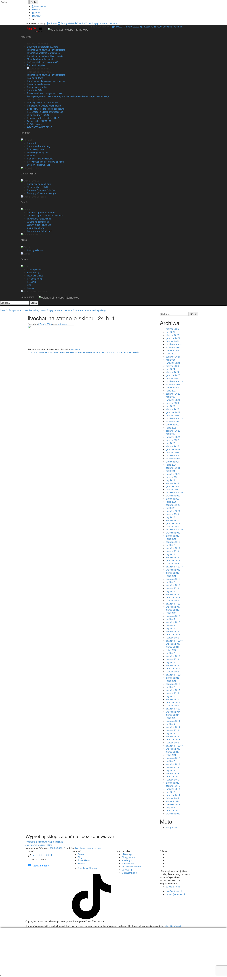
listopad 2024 (172, 341)
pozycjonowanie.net (131, 866)
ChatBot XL (82, 23)
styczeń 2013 (172, 773)
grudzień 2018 (173, 560)
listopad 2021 (172, 452)
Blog (29, 284)
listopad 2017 (172, 600)
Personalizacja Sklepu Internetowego (45, 111)
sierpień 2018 (172, 572)
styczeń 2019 (172, 557)
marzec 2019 (172, 551)
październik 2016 (174, 640)
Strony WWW (67, 23)
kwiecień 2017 (173, 622)
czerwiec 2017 (173, 615)
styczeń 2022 (172, 446)
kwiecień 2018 (173, 585)
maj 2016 (170, 653)
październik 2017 (174, 603)
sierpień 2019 (172, 535)
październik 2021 (174, 455)
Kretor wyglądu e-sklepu (39, 183)
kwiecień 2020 (173, 511)
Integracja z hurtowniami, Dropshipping (46, 49)
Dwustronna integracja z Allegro (42, 46)
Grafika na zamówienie (38, 221)
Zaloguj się (171, 827)
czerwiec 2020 (173, 504)
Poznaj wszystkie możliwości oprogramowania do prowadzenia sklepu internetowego (68, 96)
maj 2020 (170, 507)
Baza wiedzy (33, 272)
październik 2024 (174, 344)
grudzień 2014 (173, 702)
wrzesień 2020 (173, 495)
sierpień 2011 (172, 801)
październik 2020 (174, 492)
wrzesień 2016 (173, 643)
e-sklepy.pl (127, 860)
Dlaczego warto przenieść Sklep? (43, 117)
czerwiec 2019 (173, 541)
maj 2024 (170, 359)
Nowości (4, 310)
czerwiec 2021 (173, 467)
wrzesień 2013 (173, 748)
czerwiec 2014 (173, 720)
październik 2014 (174, 708)
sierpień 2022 (172, 424)
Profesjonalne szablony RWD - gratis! (45, 55)
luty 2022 (170, 443)
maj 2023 (170, 396)
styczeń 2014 (172, 736)
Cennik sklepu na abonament (41, 212)
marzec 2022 (172, 439)
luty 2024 (170, 368)
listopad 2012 (172, 779)
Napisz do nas (94, 847)
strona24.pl (127, 869)
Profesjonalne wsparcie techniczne (44, 105)
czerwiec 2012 (173, 785)
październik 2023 (174, 381)
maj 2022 (170, 433)
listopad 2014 (172, 705)
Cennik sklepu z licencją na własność (45, 215)
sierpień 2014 (172, 714)
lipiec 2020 (171, 501)
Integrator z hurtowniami (39, 218)
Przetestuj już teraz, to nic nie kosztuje (44, 841)
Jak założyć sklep (37, 310)
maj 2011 (170, 807)
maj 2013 (170, 761)
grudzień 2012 (173, 776)
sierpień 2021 (172, 461)
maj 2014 (170, 724)
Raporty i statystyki (36, 65)
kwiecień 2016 (173, 656)
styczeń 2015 (172, 699)
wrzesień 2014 (173, 711)
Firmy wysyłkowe (35, 149)
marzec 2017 (172, 625)
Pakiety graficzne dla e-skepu (41, 193)
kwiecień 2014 (173, 727)
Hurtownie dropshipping (38, 146)
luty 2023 (170, 406)
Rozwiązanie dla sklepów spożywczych (46, 80)
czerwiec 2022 (173, 430)
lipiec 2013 (171, 754)
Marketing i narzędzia (37, 152)
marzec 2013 (172, 767)
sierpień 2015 (172, 677)
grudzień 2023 (173, 375)
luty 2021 (170, 480)
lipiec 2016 (171, 649)
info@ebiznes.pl (174, 891)
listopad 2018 (172, 563)
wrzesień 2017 (173, 606)
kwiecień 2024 (173, 362)
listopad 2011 (172, 798)
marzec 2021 (172, 477)
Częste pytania (34, 269)
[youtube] (77, 872)
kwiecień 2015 (173, 690)
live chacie (80, 847)
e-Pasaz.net (128, 863)
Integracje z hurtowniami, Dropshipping (46, 74)
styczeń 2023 (172, 409)
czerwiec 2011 (173, 804)
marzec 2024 (172, 365)
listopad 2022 (172, 415)
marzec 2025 (172, 328)
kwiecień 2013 (173, 764)
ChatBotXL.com (129, 872)
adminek (62, 324)
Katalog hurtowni (35, 77)
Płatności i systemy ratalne (40, 158)
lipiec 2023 (171, 390)
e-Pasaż (52, 23)
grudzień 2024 (173, 338)
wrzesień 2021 (173, 458)
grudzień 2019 (173, 523)
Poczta (81, 863)
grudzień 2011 (173, 795)
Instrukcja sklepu (35, 275)
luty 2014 (170, 733)
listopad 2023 (172, 378)
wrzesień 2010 (173, 813)
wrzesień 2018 (173, 569)
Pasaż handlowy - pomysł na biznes (44, 93)
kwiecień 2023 (173, 399)
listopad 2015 (172, 671)
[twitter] (75, 872)
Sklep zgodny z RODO (38, 114)
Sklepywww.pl (128, 857)
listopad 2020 (172, 489)
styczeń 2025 (172, 335)
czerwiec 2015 (173, 683)
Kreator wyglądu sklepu (38, 84)
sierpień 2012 (172, 782)
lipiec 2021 (171, 464)
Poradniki (31, 281)
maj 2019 (170, 544)
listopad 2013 (172, 742)
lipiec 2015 (171, 680)
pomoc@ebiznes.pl (175, 894)
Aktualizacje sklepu (91, 310)
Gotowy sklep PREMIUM (39, 121)
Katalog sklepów (35, 250)
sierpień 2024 (172, 350)
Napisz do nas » (40, 865)
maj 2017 (170, 619)
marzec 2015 (172, 693)
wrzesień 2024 (173, 347)
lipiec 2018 (171, 575)
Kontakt (30, 287)
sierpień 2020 (172, 498)
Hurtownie (32, 143)
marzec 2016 (172, 659)
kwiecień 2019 (173, 548)
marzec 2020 (172, 514)
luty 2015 (170, 696)
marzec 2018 (172, 588)
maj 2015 (170, 686)
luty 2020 (170, 517)
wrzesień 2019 (173, 532)
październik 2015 (174, 674)
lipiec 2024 (171, 353)
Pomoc (81, 854)
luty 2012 (170, 791)
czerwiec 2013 (173, 757)
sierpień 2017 (172, 609)
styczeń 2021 (172, 483)
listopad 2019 (172, 526)
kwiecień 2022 (173, 436)
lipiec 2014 (171, 717)
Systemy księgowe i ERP (39, 164)
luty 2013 (170, 770)
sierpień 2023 (172, 387)
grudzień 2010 (173, 810)
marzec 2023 (172, 402)
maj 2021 (170, 470)
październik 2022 (174, 418)
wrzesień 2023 (173, 384)
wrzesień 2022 (173, 421)
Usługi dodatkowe (35, 227)
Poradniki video (34, 278)
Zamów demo (27, 296)
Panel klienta (84, 860)
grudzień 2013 (173, 739)
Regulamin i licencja (87, 868)
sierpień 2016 (172, 646)
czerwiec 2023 (173, 393)
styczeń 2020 (172, 520)
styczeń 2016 (172, 665)
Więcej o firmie (173, 886)
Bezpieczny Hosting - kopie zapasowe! (46, 108)
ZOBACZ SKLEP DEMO (40, 127)
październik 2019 (174, 529)
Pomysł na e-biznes (18, 310)
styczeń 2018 (172, 594)
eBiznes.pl (127, 854)
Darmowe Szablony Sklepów (41, 190)
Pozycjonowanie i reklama (104, 23)
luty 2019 (170, 554)
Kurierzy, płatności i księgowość (42, 62)
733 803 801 (56, 847)
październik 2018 (174, 566)
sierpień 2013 (172, 751)
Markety (31, 155)
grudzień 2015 (173, 668)
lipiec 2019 (171, 538)
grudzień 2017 (173, 597)
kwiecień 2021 (173, 473)
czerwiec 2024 (173, 356)
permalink (76, 349)
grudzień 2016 (173, 634)
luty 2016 (170, 662)
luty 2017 (170, 628)
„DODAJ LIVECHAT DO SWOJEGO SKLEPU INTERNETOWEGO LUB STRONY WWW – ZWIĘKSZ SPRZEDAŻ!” (84, 352)
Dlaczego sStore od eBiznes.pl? (42, 102)
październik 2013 (174, 745)
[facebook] (73, 872)
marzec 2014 (172, 730)
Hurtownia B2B (34, 90)
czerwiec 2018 (173, 578)
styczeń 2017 (172, 631)
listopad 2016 (172, 637)
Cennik (24, 202)
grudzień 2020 (173, 486)
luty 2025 (170, 331)
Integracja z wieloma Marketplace (43, 52)
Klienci (24, 239)
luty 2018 (170, 591)
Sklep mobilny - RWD (37, 186)
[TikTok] (91, 918)
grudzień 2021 (173, 449)
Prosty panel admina (37, 87)
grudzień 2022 (173, 412)
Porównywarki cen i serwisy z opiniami (45, 161)
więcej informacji (173, 925)
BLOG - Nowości (35, 124)
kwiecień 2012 (173, 788)
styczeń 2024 (172, 372)
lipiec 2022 (171, 427)
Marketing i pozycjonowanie (40, 59)
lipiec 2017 (171, 612)
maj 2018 (170, 582)
